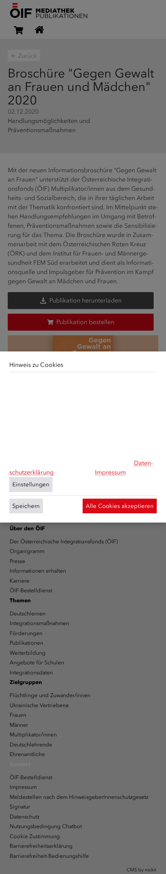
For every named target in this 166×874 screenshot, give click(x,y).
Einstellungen (30, 484)
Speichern (26, 506)
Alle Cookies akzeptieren (120, 506)
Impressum (110, 472)
